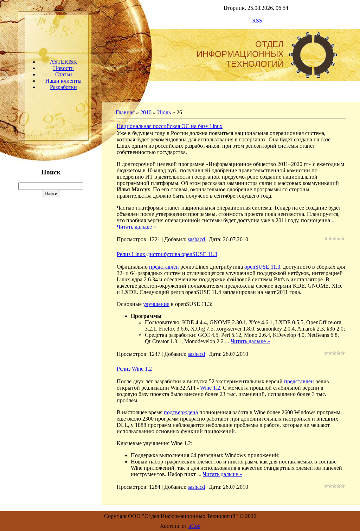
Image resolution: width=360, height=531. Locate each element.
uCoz (194, 526)
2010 (146, 112)
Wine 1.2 (210, 388)
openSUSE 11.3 (262, 267)
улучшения (156, 304)
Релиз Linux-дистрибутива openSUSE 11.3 (167, 254)
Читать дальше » (136, 227)
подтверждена (181, 412)
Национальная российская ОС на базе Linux (170, 126)
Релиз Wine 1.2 (134, 369)
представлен (164, 267)
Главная (125, 112)
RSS (257, 21)
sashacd (196, 239)
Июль (164, 112)
